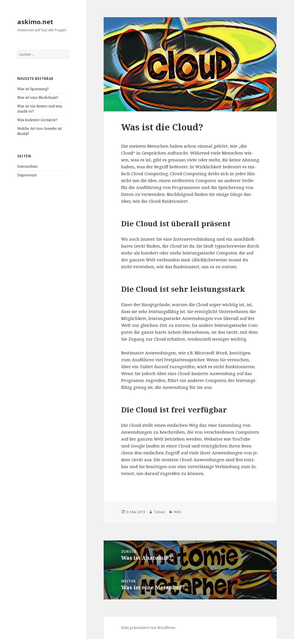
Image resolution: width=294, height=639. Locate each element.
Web (177, 511)
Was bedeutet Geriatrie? (37, 119)
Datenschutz (27, 166)
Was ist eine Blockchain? (37, 97)
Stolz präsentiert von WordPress (148, 627)
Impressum (27, 175)
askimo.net (35, 21)
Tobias (159, 511)
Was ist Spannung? (33, 88)
